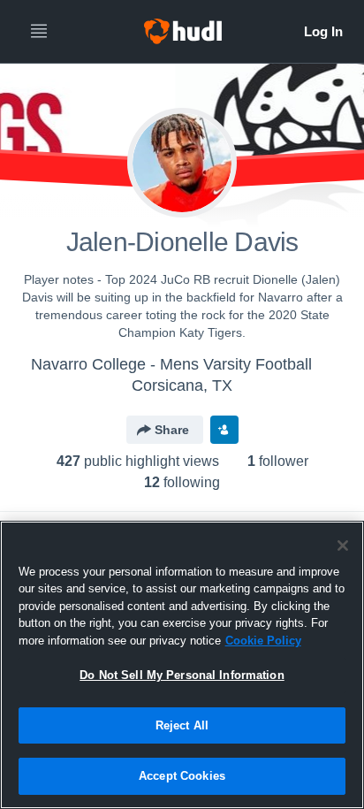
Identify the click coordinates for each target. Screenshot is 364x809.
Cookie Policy (263, 640)
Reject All (182, 725)
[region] (182, 665)
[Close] (342, 545)
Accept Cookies (182, 775)
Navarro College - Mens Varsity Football (171, 364)
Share (172, 430)
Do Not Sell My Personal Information (182, 675)
